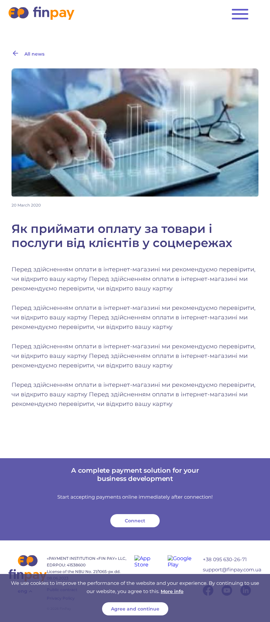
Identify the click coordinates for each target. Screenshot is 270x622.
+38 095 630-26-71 (225, 559)
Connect (135, 521)
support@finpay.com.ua (232, 569)
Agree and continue (135, 609)
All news (34, 54)
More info (172, 591)
